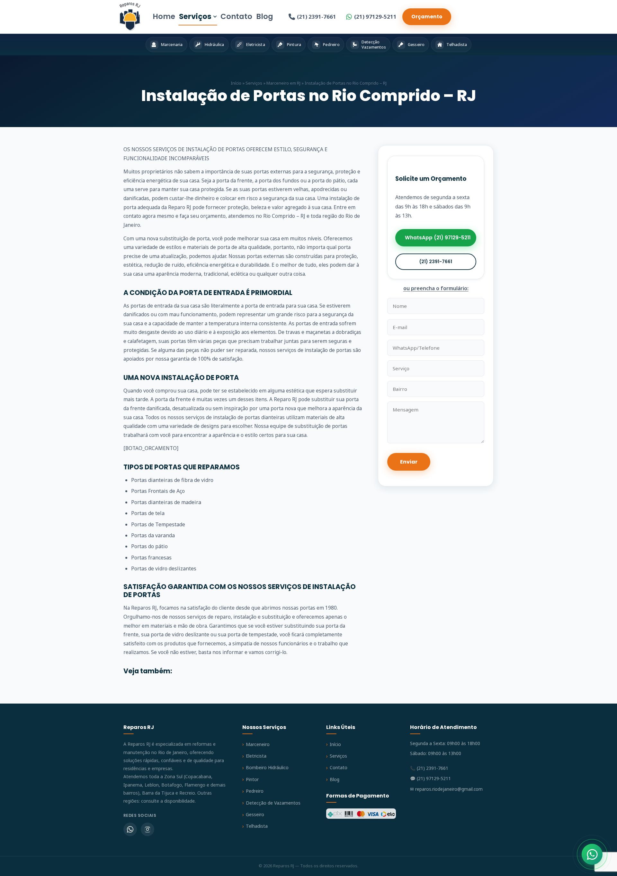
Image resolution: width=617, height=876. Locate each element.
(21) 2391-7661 (316, 16)
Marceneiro (258, 744)
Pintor (252, 779)
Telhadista (257, 826)
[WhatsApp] (130, 829)
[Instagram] (147, 829)
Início (236, 83)
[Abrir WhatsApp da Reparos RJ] (592, 854)
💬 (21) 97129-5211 (430, 778)
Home (164, 16)
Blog (264, 16)
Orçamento (426, 16)
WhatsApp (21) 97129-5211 (437, 238)
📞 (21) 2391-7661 (429, 768)
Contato (236, 16)
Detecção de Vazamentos (273, 803)
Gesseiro (255, 814)
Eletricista (256, 756)
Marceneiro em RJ (283, 83)
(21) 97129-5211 (375, 16)
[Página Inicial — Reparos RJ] (130, 17)
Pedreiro (255, 791)
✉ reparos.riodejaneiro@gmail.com (446, 789)
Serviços (195, 16)
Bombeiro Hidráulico (267, 767)
